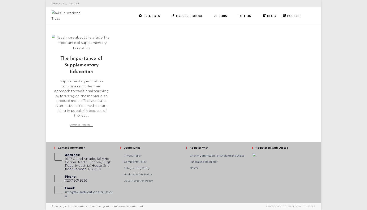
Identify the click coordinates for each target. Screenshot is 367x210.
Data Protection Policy (138, 180)
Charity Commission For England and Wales (217, 155)
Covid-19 (75, 3)
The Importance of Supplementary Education (81, 65)
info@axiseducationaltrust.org (89, 193)
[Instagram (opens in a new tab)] (303, 4)
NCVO (194, 168)
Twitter (309, 206)
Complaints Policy (135, 161)
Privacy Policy (132, 155)
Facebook (295, 206)
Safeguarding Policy (137, 168)
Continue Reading (81, 125)
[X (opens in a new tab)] (292, 4)
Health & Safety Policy (138, 174)
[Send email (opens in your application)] (313, 4)
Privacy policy (59, 3)
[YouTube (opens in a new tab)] (308, 4)
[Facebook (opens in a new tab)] (297, 4)
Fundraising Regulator (204, 161)
